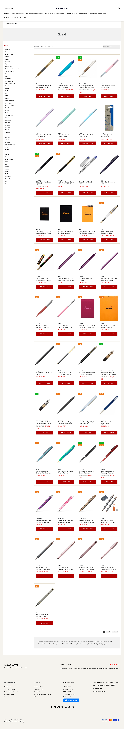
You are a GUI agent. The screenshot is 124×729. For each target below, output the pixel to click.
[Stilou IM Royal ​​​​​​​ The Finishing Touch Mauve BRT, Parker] (109, 550)
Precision (8, 157)
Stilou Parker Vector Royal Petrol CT (107, 423)
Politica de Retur (38, 689)
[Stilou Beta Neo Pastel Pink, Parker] (109, 68)
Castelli (7, 154)
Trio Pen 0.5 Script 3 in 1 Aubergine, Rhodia (109, 279)
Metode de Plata (38, 686)
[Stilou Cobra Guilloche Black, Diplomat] (87, 454)
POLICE (7, 183)
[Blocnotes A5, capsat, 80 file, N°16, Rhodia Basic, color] (87, 308)
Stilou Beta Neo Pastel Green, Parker (65, 136)
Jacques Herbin (9, 71)
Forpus (7, 166)
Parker (7, 88)
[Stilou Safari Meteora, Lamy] (109, 165)
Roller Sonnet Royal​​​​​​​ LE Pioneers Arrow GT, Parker (43, 86)
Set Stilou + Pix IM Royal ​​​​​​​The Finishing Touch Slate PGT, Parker (109, 521)
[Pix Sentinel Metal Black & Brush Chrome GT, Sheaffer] (66, 355)
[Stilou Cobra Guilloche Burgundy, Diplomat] (109, 454)
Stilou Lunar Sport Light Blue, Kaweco (86, 423)
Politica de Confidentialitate (112, 668)
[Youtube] (58, 707)
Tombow (7, 132)
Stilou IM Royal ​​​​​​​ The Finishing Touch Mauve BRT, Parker (108, 568)
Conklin (7, 59)
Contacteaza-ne (72, 700)
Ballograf (7, 49)
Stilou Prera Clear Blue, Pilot (87, 183)
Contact (6, 697)
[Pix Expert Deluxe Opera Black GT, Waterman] (66, 165)
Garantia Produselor (39, 692)
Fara (6, 161)
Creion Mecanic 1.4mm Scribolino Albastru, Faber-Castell (65, 86)
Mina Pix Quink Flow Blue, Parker (107, 136)
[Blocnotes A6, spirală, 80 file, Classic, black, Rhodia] (66, 214)
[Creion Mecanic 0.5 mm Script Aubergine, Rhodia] (66, 261)
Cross (7, 56)
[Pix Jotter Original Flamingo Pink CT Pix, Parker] (66, 308)
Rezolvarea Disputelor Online (42, 694)
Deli (6, 164)
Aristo (7, 152)
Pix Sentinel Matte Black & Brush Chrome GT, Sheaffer (87, 373)
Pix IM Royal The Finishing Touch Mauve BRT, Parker (65, 568)
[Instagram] (72, 707)
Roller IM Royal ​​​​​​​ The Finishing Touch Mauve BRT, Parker (86, 568)
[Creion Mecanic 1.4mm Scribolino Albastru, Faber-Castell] (66, 68)
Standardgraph (9, 115)
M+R (6, 174)
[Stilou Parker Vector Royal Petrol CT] (109, 405)
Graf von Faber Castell (85, 84)
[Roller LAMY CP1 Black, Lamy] (44, 355)
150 (114, 631)
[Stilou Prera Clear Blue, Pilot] (87, 165)
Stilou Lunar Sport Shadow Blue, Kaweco (43, 472)
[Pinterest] (55, 707)
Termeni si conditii (9, 689)
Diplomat (7, 64)
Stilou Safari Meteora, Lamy (108, 183)
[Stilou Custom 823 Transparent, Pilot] (109, 214)
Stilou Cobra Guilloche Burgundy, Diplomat (108, 472)
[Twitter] (62, 707)
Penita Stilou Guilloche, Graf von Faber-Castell (43, 423)
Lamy (6, 76)
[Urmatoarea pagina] (117, 632)
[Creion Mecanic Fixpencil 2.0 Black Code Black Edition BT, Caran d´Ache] (66, 405)
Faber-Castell (9, 66)
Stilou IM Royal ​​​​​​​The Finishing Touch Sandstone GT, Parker (43, 615)
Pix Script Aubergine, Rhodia (86, 279)
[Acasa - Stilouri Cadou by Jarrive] (62, 8)
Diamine (7, 61)
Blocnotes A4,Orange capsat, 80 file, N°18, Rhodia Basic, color (108, 326)
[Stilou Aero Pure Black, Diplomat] (44, 165)
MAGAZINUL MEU (10, 683)
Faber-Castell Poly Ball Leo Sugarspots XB (65, 521)
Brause (7, 51)
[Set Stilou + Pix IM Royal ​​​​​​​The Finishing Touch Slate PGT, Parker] (109, 503)
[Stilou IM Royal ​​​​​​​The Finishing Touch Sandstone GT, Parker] (44, 597)
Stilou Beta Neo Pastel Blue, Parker (86, 136)
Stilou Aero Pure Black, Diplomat (43, 183)
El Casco (7, 142)
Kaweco (7, 73)
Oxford (7, 147)
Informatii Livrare (9, 694)
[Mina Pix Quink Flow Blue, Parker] (109, 118)
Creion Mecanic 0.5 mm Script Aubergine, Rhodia (66, 279)
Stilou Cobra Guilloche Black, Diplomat (86, 472)
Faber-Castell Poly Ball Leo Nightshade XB (43, 521)
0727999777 (98, 689)
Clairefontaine (9, 176)
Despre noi (7, 686)
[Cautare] (30, 8)
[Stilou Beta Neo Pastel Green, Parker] (66, 118)
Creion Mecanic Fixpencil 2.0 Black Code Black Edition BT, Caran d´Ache (66, 423)
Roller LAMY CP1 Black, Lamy (44, 373)
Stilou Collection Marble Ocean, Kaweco (65, 472)
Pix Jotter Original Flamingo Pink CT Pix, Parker (65, 326)
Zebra (7, 139)
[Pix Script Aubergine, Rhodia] (87, 261)
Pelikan (7, 91)
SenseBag (8, 179)
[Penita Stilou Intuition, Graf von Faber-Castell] (109, 355)
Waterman (8, 135)
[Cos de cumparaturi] (119, 9)
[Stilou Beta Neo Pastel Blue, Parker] (87, 118)
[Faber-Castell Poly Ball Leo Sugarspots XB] (66, 503)
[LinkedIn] (65, 707)
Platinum (7, 98)
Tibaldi (7, 130)
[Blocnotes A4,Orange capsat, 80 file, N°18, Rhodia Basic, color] (109, 308)
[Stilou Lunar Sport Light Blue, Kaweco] (87, 405)
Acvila (7, 149)
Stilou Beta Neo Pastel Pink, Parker (108, 86)
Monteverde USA (10, 83)
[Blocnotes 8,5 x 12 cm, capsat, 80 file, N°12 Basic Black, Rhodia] (44, 214)
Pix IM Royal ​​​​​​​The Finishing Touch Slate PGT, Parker (43, 568)
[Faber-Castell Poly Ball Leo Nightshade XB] (44, 503)
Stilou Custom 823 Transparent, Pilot (107, 232)
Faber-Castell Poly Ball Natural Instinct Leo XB (86, 521)
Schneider (8, 120)
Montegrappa (9, 81)
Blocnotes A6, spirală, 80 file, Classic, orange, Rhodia (87, 232)
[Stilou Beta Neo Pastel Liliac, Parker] (44, 118)
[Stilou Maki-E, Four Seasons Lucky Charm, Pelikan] (44, 261)
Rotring (7, 110)
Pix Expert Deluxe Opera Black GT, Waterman (66, 183)
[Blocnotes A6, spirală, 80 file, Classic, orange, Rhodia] (87, 214)
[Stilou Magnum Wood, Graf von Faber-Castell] (87, 68)
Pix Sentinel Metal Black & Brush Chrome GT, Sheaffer (66, 373)
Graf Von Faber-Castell (12, 69)
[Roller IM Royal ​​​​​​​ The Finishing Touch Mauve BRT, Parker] (87, 550)
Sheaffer (7, 122)
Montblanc (8, 78)
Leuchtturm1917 (10, 144)
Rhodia (7, 108)
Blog (25, 17)
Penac (7, 93)
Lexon (7, 171)
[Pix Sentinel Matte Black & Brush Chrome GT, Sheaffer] (87, 355)
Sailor (7, 117)
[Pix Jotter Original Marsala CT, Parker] (44, 308)
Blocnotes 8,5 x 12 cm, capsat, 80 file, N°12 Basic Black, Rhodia (43, 232)
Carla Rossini (9, 159)
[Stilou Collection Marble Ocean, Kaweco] (66, 454)
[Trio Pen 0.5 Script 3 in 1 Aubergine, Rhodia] (109, 261)
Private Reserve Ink (11, 105)
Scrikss (7, 113)
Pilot (6, 95)
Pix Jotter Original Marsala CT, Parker (42, 326)
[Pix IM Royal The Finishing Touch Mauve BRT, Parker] (66, 550)
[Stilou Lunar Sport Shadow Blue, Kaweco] (44, 454)
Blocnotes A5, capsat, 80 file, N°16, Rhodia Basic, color (87, 326)
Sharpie (7, 127)
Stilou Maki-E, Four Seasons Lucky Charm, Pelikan (43, 279)
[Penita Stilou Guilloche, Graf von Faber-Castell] (44, 405)
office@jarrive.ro (100, 691)
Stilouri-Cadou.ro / (9, 23)
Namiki (7, 86)
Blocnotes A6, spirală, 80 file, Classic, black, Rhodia (66, 232)
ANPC (35, 697)
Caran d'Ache (9, 54)
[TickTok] (69, 707)
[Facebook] (51, 707)
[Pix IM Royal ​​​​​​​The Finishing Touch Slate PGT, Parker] (44, 550)
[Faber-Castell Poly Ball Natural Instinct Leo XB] (87, 503)
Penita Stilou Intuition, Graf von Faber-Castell (108, 373)
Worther (7, 137)
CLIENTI (37, 683)
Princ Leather (9, 103)
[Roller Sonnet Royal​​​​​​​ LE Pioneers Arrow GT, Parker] (44, 68)
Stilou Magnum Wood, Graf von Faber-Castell (86, 86)
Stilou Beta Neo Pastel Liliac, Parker (43, 136)
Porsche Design (9, 100)
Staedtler (7, 125)
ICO (6, 181)
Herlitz (7, 169)
